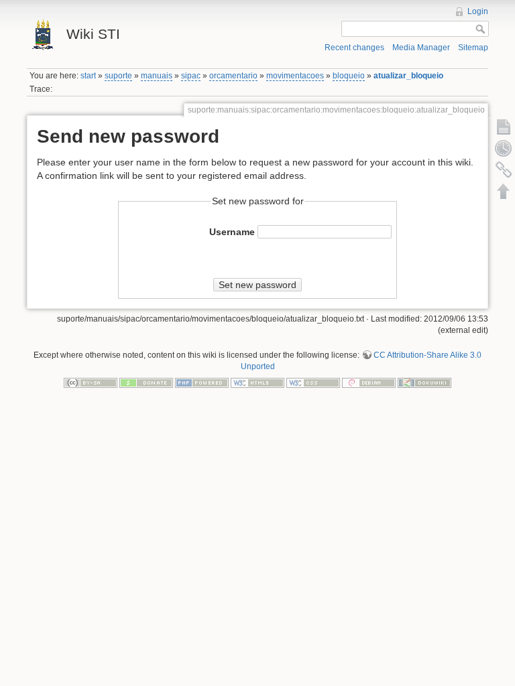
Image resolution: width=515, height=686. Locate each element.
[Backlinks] (503, 169)
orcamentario (233, 75)
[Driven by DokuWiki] (424, 382)
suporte (118, 75)
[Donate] (146, 382)
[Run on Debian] (369, 382)
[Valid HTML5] (257, 382)
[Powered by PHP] (202, 382)
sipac (191, 75)
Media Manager (421, 47)
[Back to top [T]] (503, 191)
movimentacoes (295, 75)
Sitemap (473, 47)
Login (477, 11)
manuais (156, 75)
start (88, 75)
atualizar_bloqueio (408, 75)
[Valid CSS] (313, 382)
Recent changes (354, 47)
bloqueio (349, 75)
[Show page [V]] (503, 126)
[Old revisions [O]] (503, 148)
